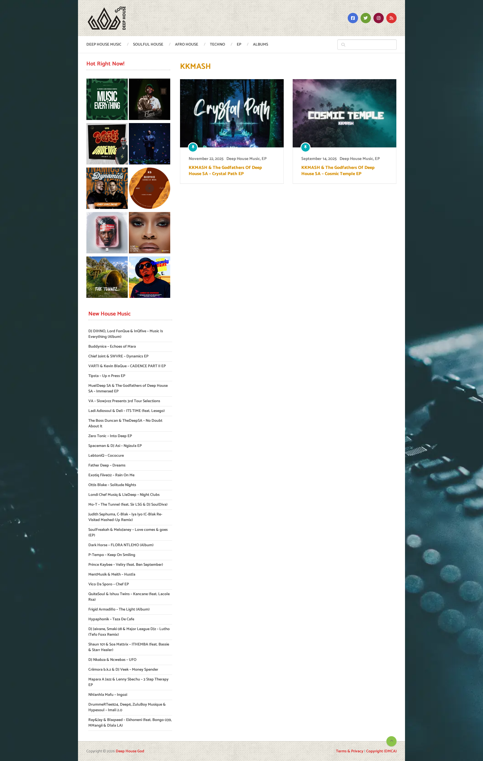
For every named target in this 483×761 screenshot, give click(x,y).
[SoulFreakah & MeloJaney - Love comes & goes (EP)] (149, 233)
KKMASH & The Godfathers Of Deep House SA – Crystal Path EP (225, 171)
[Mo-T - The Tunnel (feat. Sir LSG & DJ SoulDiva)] (107, 278)
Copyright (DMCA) (381, 751)
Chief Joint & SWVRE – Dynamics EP (118, 356)
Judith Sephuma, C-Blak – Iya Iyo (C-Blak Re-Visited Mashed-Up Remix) (125, 517)
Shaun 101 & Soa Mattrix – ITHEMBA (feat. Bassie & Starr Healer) (128, 647)
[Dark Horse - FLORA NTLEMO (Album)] (149, 100)
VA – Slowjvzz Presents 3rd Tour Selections (124, 401)
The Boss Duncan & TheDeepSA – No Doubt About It (125, 424)
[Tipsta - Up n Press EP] (107, 233)
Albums (260, 44)
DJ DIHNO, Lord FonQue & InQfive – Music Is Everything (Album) (125, 334)
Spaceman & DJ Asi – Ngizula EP (115, 446)
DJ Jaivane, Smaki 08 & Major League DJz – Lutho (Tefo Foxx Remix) (129, 632)
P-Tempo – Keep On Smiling (111, 555)
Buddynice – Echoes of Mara (112, 346)
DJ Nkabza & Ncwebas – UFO (112, 660)
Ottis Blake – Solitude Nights (112, 485)
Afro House (186, 44)
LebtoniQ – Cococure (106, 456)
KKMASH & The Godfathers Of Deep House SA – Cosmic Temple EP (338, 171)
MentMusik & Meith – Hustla (111, 574)
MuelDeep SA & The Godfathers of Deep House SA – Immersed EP (128, 389)
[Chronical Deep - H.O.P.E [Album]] (149, 144)
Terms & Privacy (349, 751)
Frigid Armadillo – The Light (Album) (119, 609)
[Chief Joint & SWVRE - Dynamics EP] (107, 189)
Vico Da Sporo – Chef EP (108, 584)
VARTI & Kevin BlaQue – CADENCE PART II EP (127, 366)
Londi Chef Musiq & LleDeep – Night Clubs (124, 495)
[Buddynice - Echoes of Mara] (149, 189)
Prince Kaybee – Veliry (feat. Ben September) (125, 565)
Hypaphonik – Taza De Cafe (111, 619)
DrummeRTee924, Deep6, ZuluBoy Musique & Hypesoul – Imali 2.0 (127, 707)
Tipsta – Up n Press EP (106, 376)
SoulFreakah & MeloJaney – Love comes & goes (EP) (128, 533)
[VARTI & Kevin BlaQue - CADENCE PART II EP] (107, 144)
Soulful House (148, 44)
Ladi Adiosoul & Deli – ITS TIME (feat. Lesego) (126, 411)
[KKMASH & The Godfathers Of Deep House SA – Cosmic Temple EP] (344, 113)
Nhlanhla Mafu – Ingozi (107, 695)
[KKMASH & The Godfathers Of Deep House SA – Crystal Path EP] (232, 113)
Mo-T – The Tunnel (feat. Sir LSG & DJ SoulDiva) (127, 504)
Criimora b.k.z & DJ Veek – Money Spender (123, 669)
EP (239, 44)
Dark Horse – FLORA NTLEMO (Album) (120, 545)
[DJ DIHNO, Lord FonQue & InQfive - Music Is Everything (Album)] (107, 100)
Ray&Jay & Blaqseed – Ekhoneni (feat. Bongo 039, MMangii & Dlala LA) (130, 723)
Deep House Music (103, 44)
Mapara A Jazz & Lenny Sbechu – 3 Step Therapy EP (128, 682)
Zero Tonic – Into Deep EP (110, 436)
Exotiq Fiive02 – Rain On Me (111, 475)
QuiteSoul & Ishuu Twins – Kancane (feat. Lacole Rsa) (129, 597)
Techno (217, 44)
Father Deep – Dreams (107, 465)
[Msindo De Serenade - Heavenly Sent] (149, 278)
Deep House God (130, 751)
